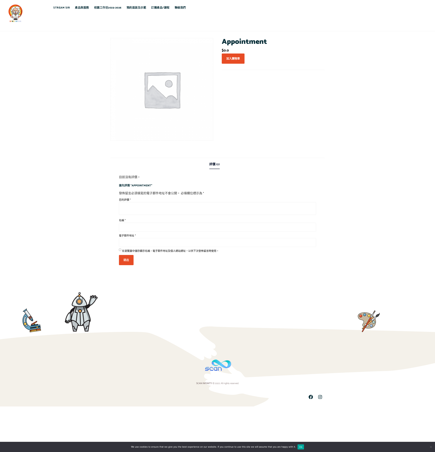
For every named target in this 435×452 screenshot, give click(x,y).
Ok (300, 447)
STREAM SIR (61, 7)
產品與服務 (82, 7)
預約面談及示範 (136, 7)
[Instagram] (320, 397)
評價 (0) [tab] (214, 164)
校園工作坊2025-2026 (107, 7)
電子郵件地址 (127, 236)
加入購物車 (233, 58)
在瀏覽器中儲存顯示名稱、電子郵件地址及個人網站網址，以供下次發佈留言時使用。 (170, 251)
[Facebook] (310, 397)
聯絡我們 (180, 7)
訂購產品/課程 (160, 7)
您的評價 (125, 200)
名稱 (122, 220)
